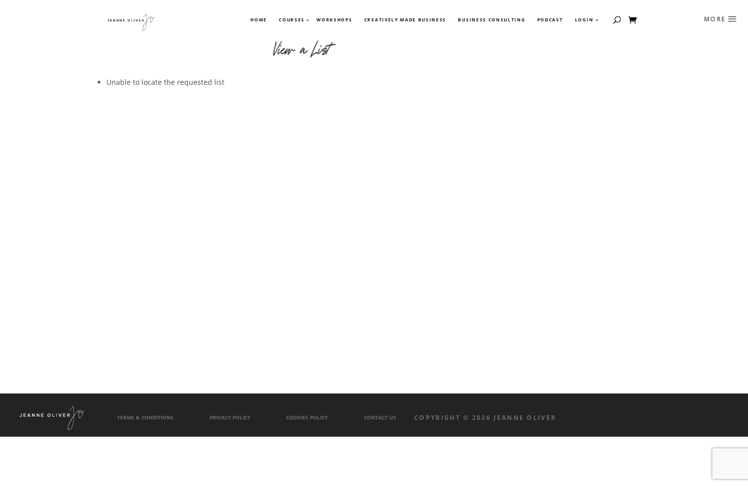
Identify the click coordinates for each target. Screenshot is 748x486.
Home (258, 20)
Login (584, 20)
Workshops (334, 20)
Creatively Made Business (405, 20)
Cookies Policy (307, 417)
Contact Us (380, 417)
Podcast (550, 20)
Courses (291, 20)
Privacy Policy (230, 417)
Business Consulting (491, 20)
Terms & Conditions (145, 417)
